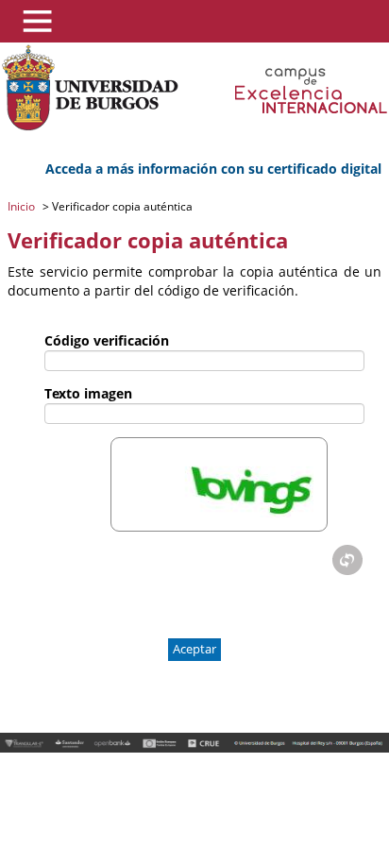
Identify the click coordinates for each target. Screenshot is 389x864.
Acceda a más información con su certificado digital (213, 169)
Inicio (23, 206)
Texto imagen (88, 393)
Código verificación (106, 340)
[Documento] (347, 560)
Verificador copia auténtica (121, 206)
